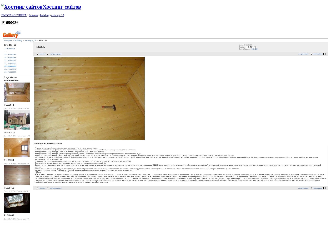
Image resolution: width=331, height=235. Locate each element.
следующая (303, 54)
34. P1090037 (10, 69)
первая (42, 54)
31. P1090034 (10, 60)
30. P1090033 (10, 57)
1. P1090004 (9, 49)
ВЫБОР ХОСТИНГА (14, 15)
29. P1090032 (10, 54)
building (44, 15)
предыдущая (56, 54)
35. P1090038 (10, 72)
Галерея (33, 15)
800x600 (255, 49)
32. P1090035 (10, 63)
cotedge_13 (57, 15)
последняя (317, 54)
